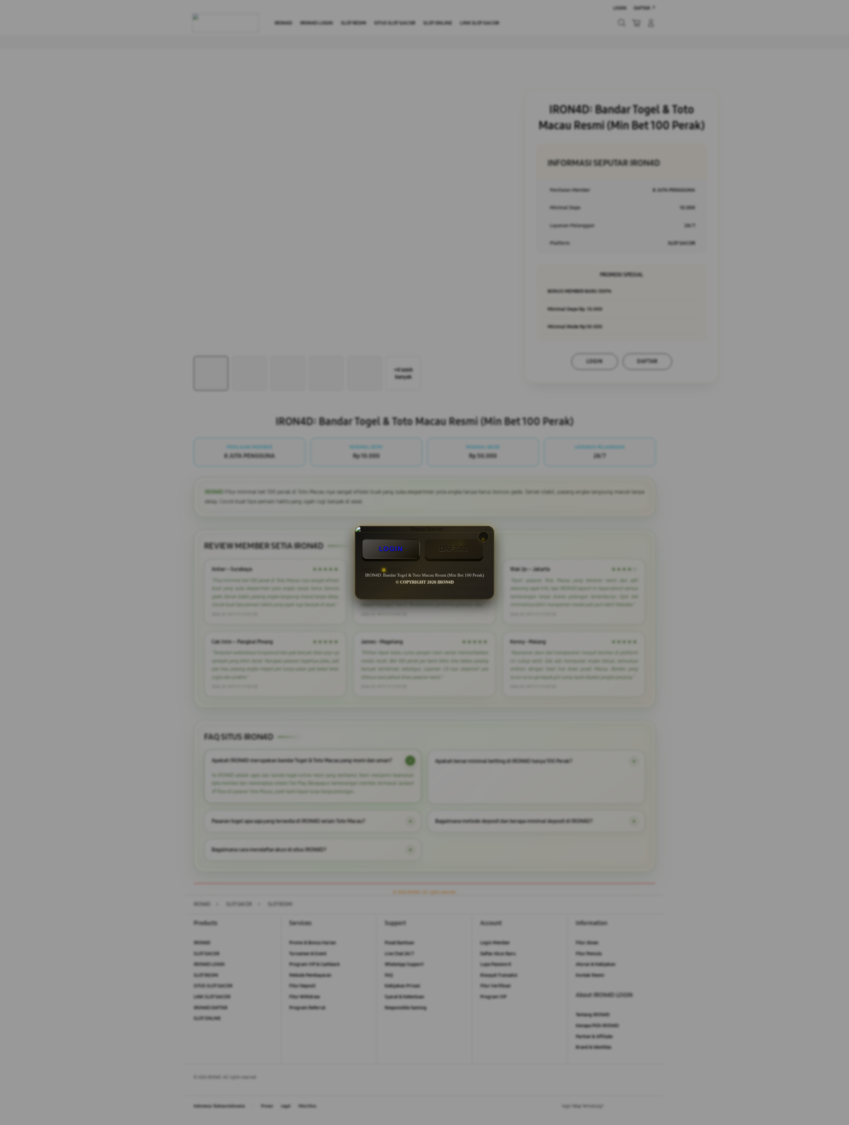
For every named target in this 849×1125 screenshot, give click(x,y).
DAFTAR (454, 548)
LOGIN (391, 548)
